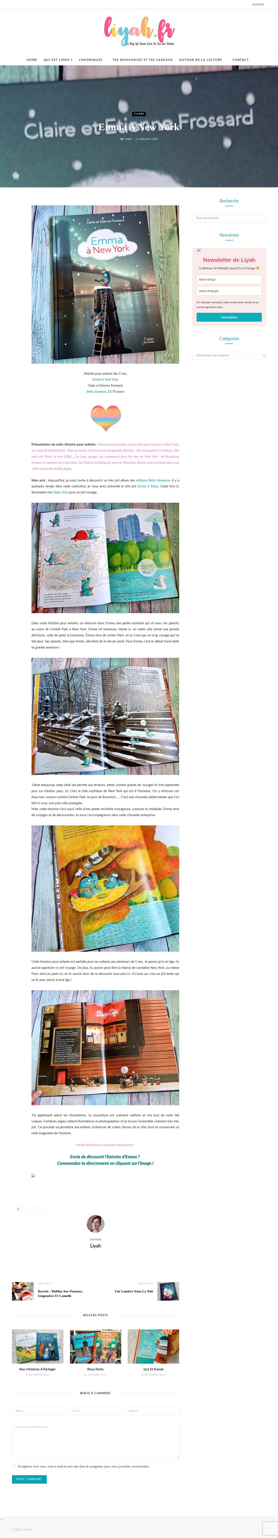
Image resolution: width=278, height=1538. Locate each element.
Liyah (128, 139)
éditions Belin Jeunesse (153, 480)
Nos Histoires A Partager (37, 1369)
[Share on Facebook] (16, 214)
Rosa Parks (95, 1369)
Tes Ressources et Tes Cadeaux (143, 60)
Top (263, 1529)
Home (32, 60)
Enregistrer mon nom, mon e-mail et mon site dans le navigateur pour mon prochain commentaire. (83, 1466)
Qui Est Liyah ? (58, 60)
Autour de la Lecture (200, 60)
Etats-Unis (60, 492)
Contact (240, 60)
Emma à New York (105, 379)
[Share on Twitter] (16, 225)
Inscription (229, 317)
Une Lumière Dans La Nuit (134, 1291)
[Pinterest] (16, 236)
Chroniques (90, 60)
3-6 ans (139, 114)
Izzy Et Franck (154, 1369)
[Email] (16, 247)
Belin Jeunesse (96, 391)
